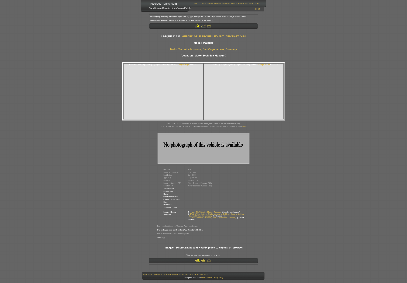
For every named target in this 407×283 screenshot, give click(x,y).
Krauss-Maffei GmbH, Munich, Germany (205, 212)
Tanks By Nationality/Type (237, 4)
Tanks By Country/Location (212, 4)
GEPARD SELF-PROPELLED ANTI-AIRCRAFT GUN (214, 36)
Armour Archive (206, 278)
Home (196, 4)
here (244, 126)
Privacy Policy (218, 278)
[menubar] (227, 3)
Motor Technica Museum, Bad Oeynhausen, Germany (203, 49)
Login (257, 9)
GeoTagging (254, 4)
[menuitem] (197, 3)
